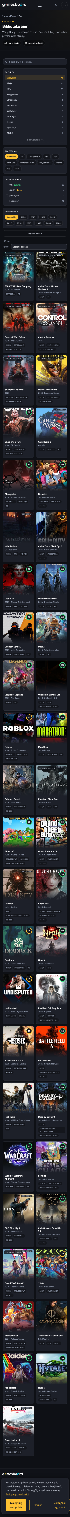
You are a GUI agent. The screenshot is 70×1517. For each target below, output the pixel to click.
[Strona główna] (14, 5)
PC (22, 156)
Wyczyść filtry (35, 233)
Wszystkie (11, 156)
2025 (33, 217)
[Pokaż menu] (39, 5)
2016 (19, 223)
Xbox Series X (34, 156)
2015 (29, 223)
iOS (8, 168)
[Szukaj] (56, 5)
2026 (23, 217)
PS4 (55, 156)
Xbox (17, 168)
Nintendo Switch (27, 162)
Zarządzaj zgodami (60, 1505)
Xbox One (11, 162)
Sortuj (6, 247)
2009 (48, 223)
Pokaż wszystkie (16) (35, 139)
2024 (43, 217)
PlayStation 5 (45, 162)
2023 (52, 217)
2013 (38, 223)
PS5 (47, 156)
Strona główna (9, 16)
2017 (9, 223)
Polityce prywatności (17, 1494)
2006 (58, 223)
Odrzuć (38, 1505)
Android (59, 162)
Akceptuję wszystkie (16, 1505)
